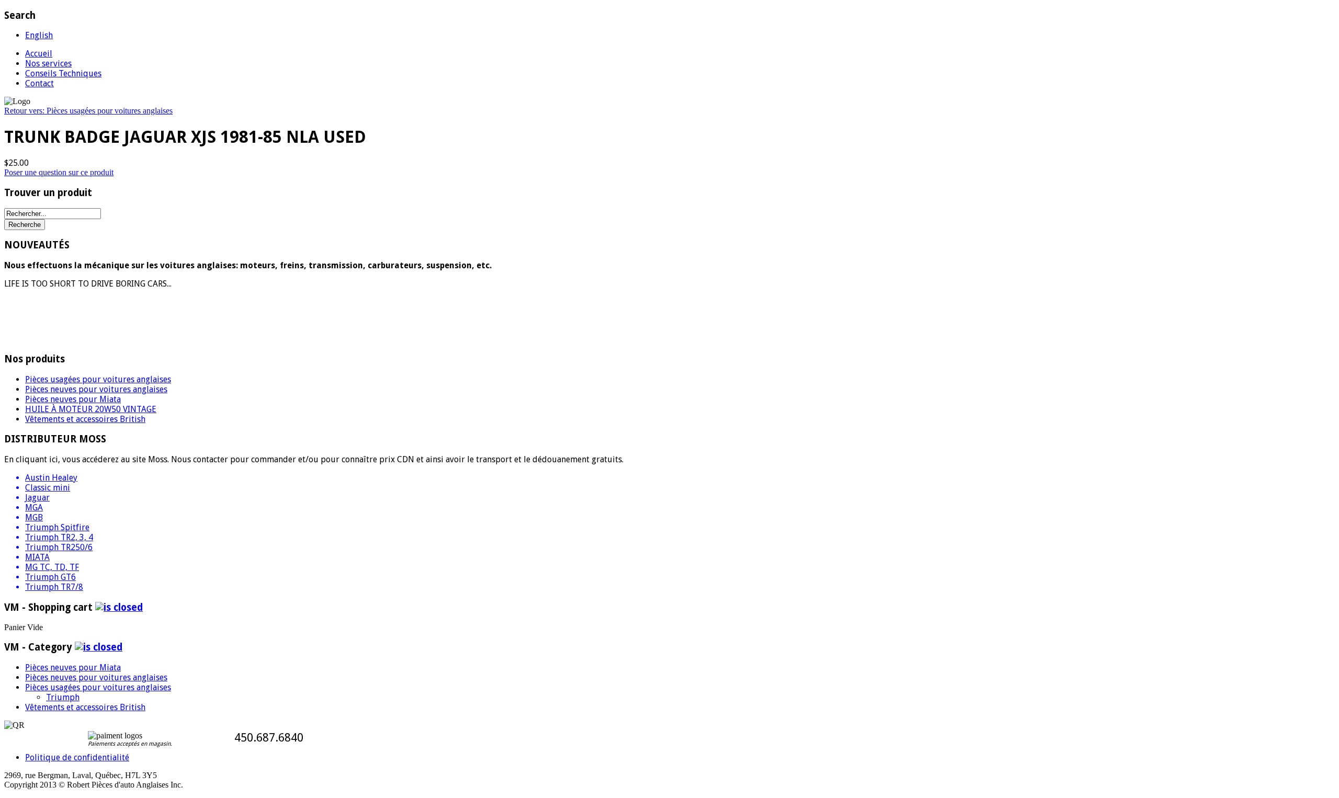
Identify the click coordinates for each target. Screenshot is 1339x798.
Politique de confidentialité (77, 757)
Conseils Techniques (63, 73)
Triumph (63, 697)
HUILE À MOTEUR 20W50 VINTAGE (90, 409)
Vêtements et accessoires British (85, 419)
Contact (39, 83)
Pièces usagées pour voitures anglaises (98, 379)
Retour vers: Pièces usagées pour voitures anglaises (88, 110)
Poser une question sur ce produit (59, 172)
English (39, 35)
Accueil (38, 54)
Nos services (48, 64)
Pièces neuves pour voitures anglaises (96, 389)
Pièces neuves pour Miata (73, 399)
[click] (119, 607)
